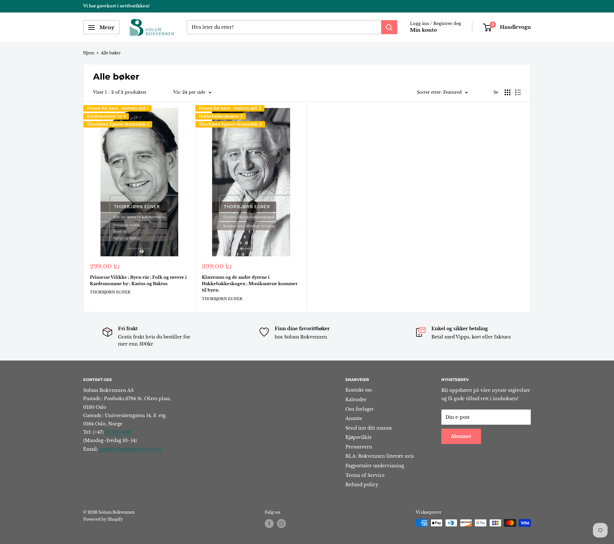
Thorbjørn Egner (110, 292)
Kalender (355, 399)
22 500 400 (118, 432)
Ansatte (353, 418)
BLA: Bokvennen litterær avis (379, 456)
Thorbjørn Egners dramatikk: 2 (230, 124)
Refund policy (361, 484)
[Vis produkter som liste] (518, 92)
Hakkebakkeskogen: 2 (221, 116)
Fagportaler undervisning (374, 466)
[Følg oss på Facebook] (269, 523)
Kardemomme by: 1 (106, 116)
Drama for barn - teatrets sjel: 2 (230, 108)
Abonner (461, 436)
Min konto (423, 30)
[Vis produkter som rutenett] (507, 92)
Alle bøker (111, 53)
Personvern (358, 447)
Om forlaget (359, 409)
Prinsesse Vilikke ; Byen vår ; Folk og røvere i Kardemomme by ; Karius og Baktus (138, 280)
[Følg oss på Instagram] (281, 523)
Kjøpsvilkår (358, 437)
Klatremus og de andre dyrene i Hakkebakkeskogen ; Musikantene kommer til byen (249, 284)
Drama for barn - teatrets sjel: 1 (117, 108)
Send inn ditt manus (368, 428)
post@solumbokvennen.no (130, 449)
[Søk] (389, 27)
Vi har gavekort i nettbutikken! (116, 6)
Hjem (88, 53)
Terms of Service (365, 475)
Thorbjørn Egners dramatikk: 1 (118, 124)
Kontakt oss (358, 390)
